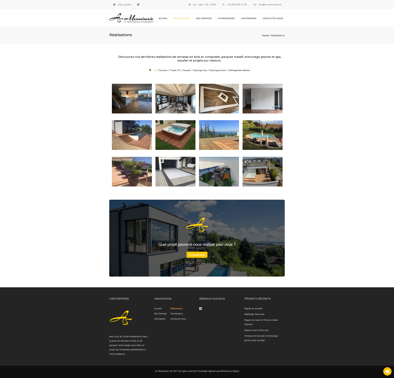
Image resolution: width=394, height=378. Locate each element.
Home (265, 35)
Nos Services (204, 18)
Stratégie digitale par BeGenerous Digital (218, 371)
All (155, 70)
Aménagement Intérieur (239, 70)
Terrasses (163, 70)
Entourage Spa (200, 70)
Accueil (163, 18)
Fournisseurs (226, 18)
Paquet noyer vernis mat (256, 330)
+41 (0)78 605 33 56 (237, 4)
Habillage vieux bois (254, 314)
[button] (387, 371)
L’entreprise (248, 18)
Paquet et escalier (253, 308)
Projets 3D (175, 70)
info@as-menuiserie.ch (270, 4)
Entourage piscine (217, 70)
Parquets (187, 70)
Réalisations (182, 18)
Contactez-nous (273, 18)
